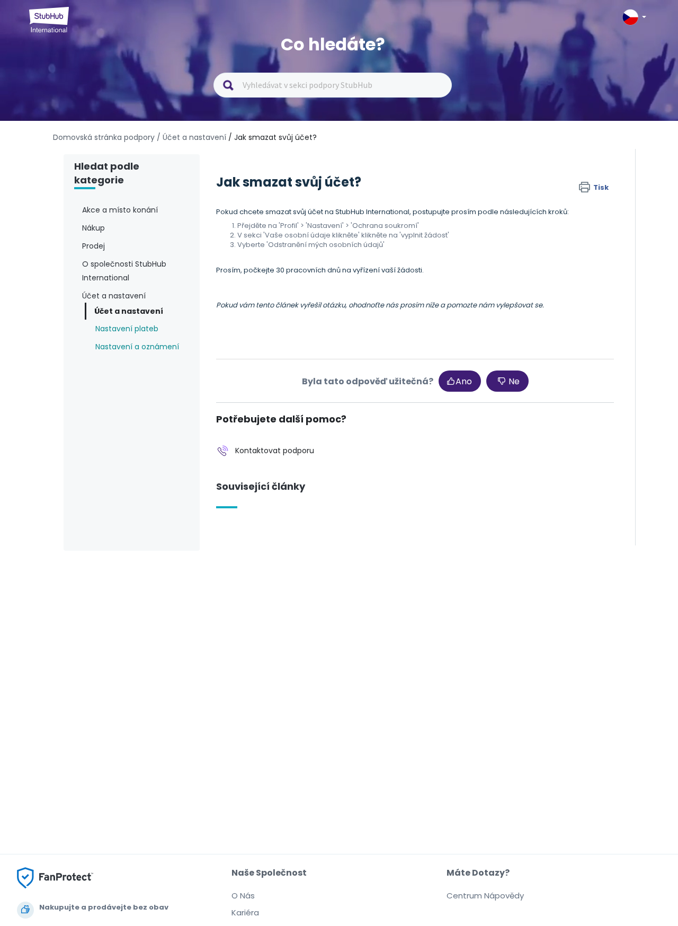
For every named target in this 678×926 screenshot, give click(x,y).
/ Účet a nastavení (191, 137)
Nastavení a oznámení (137, 346)
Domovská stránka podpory (105, 137)
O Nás (243, 895)
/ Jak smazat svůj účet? (272, 137)
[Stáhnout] (319, 330)
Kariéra (245, 912)
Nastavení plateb (126, 328)
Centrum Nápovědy (485, 895)
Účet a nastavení (128, 311)
